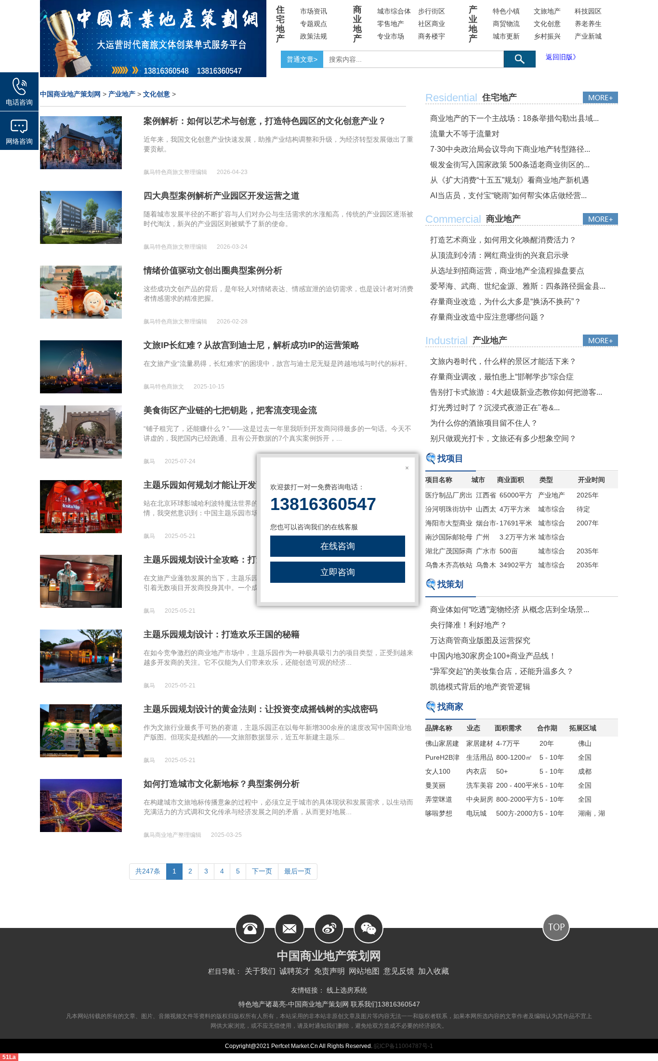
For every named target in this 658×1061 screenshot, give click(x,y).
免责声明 (329, 971)
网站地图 (364, 971)
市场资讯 (313, 11)
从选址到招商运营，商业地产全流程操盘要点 (507, 271)
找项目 (450, 458)
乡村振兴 (547, 36)
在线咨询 (337, 546)
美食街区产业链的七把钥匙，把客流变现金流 (230, 410)
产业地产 (473, 24)
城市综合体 (394, 11)
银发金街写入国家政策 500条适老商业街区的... (510, 165)
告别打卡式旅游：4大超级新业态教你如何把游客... (516, 392)
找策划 (450, 584)
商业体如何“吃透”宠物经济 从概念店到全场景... (509, 609)
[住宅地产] (600, 97)
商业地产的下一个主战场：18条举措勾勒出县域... (514, 118)
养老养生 (588, 23)
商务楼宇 (431, 36)
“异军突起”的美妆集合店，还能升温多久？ (502, 671)
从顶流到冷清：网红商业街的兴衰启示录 (499, 255)
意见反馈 (398, 971)
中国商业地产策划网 (70, 94)
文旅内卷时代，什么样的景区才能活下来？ (503, 361)
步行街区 (431, 11)
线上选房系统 (347, 990)
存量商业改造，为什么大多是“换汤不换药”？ (505, 301)
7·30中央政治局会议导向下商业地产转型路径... (510, 149)
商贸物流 (506, 23)
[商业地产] (600, 219)
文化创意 (547, 23)
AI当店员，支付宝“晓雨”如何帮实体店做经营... (508, 195)
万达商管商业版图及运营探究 (480, 640)
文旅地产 (547, 11)
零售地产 (390, 23)
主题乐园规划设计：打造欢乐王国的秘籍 (222, 634)
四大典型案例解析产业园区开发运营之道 (222, 196)
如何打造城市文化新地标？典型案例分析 (222, 784)
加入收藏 (433, 971)
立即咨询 (337, 572)
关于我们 (260, 971)
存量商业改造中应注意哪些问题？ (488, 317)
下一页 (262, 871)
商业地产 (357, 24)
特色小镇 (506, 11)
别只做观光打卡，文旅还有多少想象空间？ (503, 438)
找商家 (450, 707)
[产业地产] (600, 340)
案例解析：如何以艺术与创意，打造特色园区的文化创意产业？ (265, 121)
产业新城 (588, 36)
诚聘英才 (294, 971)
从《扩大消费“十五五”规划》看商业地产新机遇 (509, 180)
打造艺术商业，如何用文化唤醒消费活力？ (503, 240)
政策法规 (313, 36)
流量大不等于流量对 (465, 134)
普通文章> (302, 59)
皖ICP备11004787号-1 (402, 1046)
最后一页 (297, 871)
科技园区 (588, 11)
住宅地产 (280, 24)
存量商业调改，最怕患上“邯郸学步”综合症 (502, 377)
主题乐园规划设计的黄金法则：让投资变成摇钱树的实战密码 (261, 709)
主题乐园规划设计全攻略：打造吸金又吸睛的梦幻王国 (248, 559)
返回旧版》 (562, 57)
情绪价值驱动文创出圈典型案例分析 (213, 270)
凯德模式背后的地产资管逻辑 (480, 687)
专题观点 (313, 23)
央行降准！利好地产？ (468, 625)
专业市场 (390, 36)
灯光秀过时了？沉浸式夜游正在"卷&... (495, 407)
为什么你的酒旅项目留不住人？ (484, 423)
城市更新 (506, 36)
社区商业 (431, 23)
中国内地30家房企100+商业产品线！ (493, 656)
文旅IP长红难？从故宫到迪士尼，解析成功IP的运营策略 (251, 345)
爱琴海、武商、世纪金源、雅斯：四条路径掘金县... (517, 286)
